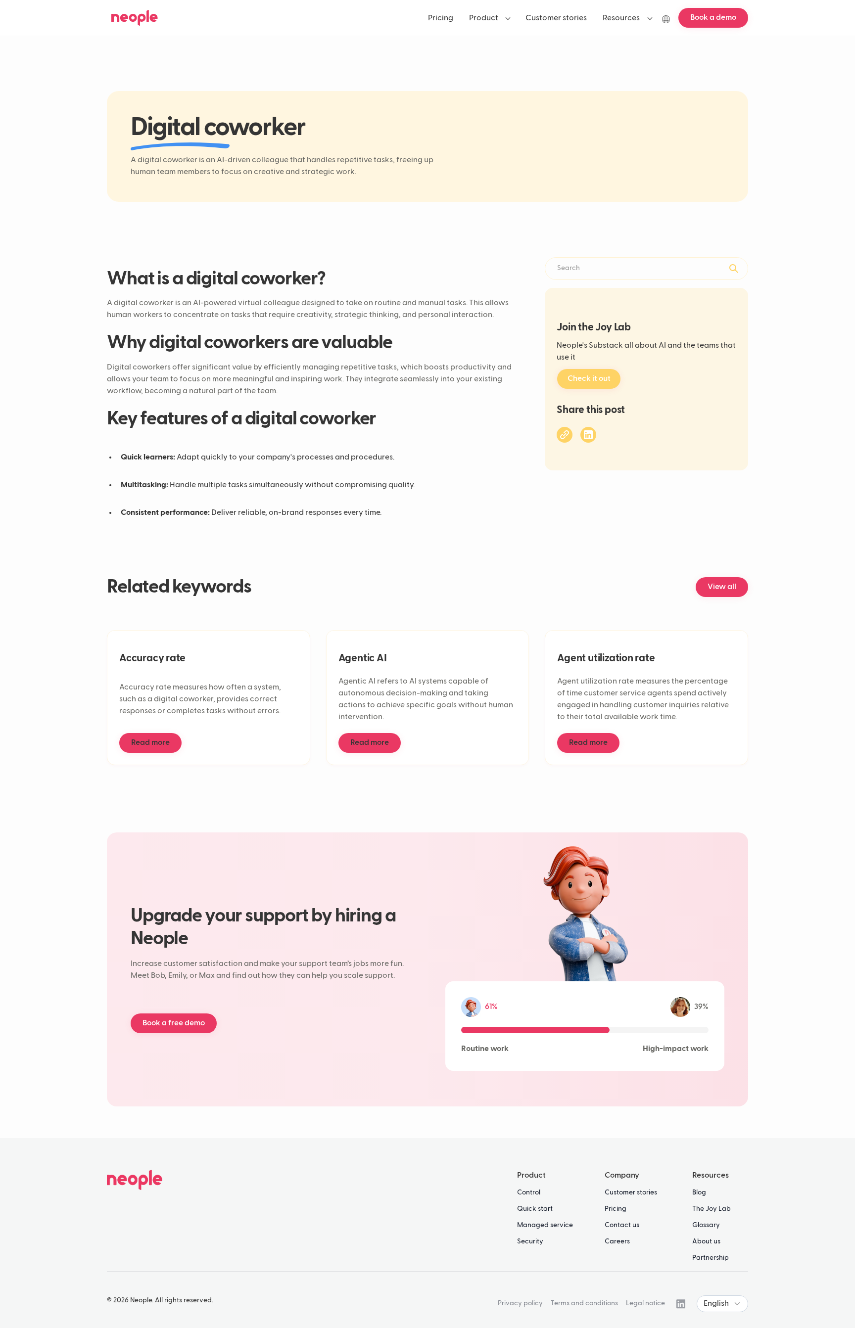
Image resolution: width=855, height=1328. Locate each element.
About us (706, 1241)
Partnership (710, 1257)
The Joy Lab (711, 1208)
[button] (489, 17)
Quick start (535, 1208)
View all (722, 587)
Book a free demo (173, 1023)
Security (530, 1241)
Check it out (589, 379)
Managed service (545, 1225)
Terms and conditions (584, 1303)
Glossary (706, 1225)
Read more (150, 743)
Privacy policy (520, 1303)
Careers (617, 1241)
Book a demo (713, 18)
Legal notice (645, 1303)
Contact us (622, 1225)
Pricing (615, 1208)
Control (528, 1192)
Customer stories (631, 1192)
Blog (699, 1192)
